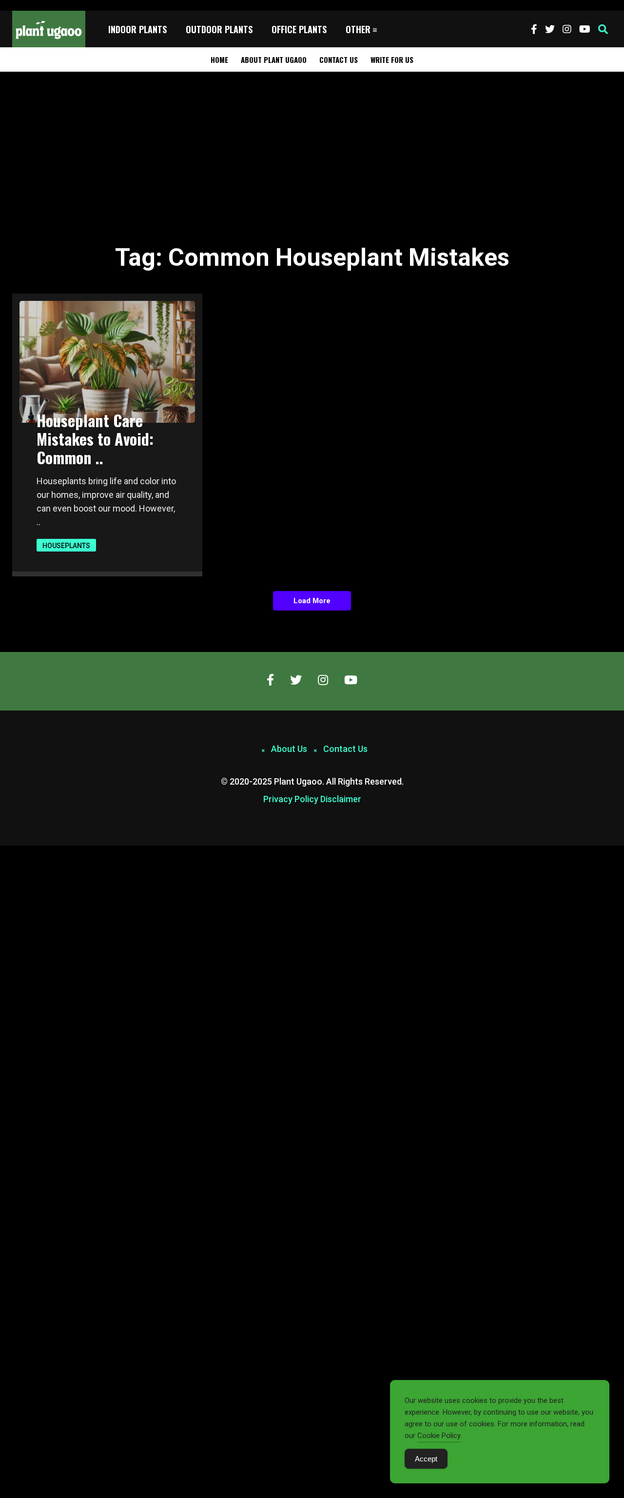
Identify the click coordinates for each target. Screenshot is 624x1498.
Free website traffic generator (45, 5)
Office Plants (299, 29)
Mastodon (15, 851)
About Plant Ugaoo (274, 59)
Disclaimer (340, 799)
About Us (289, 749)
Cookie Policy (439, 1435)
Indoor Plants (137, 29)
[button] (603, 29)
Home (219, 59)
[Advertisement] (312, 145)
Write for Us (391, 59)
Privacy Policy (290, 799)
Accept (426, 1459)
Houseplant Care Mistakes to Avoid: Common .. (95, 439)
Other (358, 29)
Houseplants (66, 546)
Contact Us (338, 59)
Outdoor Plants (219, 29)
